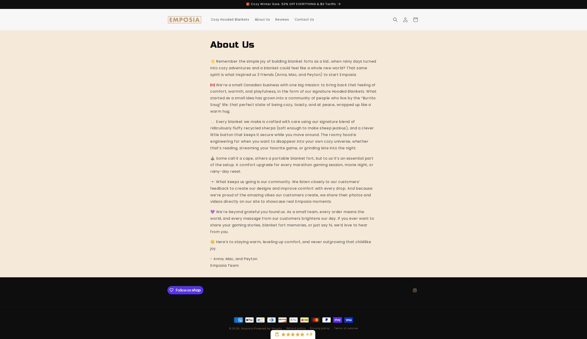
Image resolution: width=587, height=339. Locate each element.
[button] (395, 20)
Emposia (247, 328)
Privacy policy (320, 328)
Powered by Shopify (268, 328)
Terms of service (346, 328)
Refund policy (296, 328)
